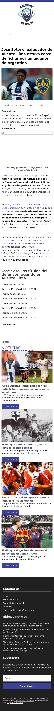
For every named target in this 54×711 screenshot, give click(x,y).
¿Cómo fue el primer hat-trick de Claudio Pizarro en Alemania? (26, 630)
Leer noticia (10, 406)
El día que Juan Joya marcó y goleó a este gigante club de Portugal (23, 649)
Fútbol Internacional (13, 603)
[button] (10, 33)
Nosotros (7, 606)
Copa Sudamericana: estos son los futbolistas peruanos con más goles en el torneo (25, 389)
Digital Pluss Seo (15, 702)
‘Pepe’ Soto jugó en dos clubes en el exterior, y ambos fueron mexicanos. (26, 240)
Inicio (6, 596)
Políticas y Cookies (24, 700)
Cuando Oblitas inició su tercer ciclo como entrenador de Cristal (23, 637)
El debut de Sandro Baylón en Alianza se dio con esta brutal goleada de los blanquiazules (26, 624)
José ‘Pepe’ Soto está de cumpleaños (23, 175)
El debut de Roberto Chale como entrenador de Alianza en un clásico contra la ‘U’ (26, 643)
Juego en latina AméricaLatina (18, 610)
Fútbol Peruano (11, 599)
